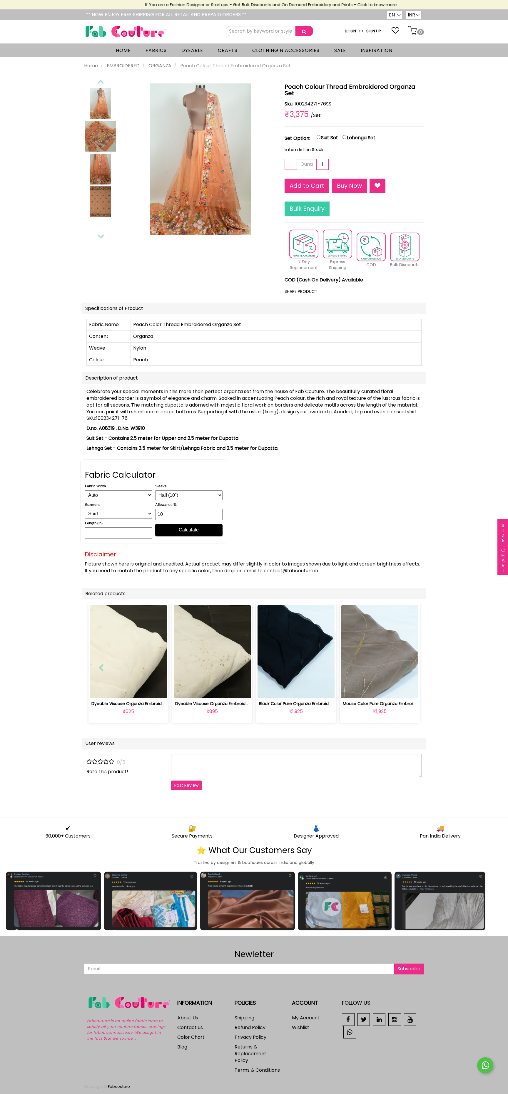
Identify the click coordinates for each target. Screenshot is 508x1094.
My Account (306, 1017)
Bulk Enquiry (307, 208)
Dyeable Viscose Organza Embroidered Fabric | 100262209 (150, 704)
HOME (123, 50)
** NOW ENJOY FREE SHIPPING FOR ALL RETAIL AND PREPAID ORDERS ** (166, 14)
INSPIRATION (376, 50)
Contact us (190, 1027)
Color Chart (191, 1037)
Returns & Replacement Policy (250, 1053)
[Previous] (100, 80)
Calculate (189, 529)
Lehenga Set (361, 138)
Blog (182, 1046)
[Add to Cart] (198, 689)
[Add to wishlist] (128, 689)
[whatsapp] (349, 1031)
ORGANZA (159, 65)
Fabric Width (95, 486)
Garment (92, 505)
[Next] (100, 235)
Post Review (186, 785)
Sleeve (161, 486)
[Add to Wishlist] (377, 186)
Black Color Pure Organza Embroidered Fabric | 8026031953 (319, 704)
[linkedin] (379, 1019)
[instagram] (394, 1019)
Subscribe (408, 968)
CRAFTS (228, 50)
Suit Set (329, 138)
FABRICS (156, 50)
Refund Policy (250, 1027)
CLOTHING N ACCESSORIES (286, 50)
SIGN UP (373, 31)
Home (91, 65)
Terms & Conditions (257, 1070)
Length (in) (94, 523)
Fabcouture (119, 1086)
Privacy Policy (250, 1037)
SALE (340, 50)
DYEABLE (192, 50)
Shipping (244, 1017)
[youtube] (410, 1019)
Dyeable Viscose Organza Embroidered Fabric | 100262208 (234, 704)
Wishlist (300, 1027)
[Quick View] (142, 689)
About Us (187, 1017)
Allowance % (166, 505)
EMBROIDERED (123, 65)
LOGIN (350, 31)
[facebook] (348, 1019)
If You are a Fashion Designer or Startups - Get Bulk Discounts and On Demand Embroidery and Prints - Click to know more (258, 5)
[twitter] (363, 1019)
